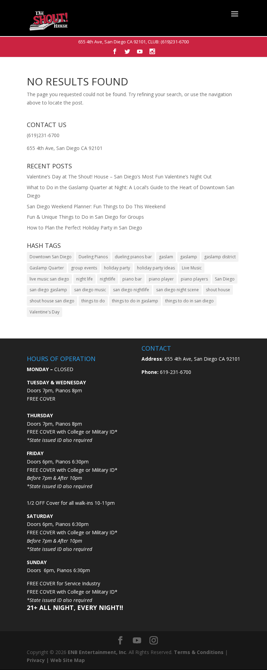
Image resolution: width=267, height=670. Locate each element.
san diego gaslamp (48, 290)
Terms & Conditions (199, 652)
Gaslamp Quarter (47, 268)
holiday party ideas (156, 268)
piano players (194, 279)
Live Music (192, 268)
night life (84, 279)
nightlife (107, 279)
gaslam (166, 257)
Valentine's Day (44, 312)
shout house (218, 290)
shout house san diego (52, 301)
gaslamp (188, 257)
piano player (161, 279)
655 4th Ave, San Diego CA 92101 (112, 42)
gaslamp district (220, 257)
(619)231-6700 (175, 42)
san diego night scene (177, 290)
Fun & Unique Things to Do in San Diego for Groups (85, 216)
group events (84, 268)
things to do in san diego (189, 301)
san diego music (90, 290)
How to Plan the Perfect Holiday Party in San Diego (84, 227)
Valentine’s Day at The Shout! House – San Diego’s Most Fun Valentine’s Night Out (119, 176)
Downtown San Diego (51, 257)
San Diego (225, 279)
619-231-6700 (175, 372)
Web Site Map (67, 660)
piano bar (132, 279)
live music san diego (49, 279)
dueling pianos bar (133, 257)
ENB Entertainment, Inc (97, 652)
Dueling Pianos (93, 257)
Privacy (36, 660)
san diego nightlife (131, 290)
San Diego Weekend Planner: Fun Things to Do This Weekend (96, 206)
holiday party (117, 268)
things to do (93, 301)
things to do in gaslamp (135, 301)
